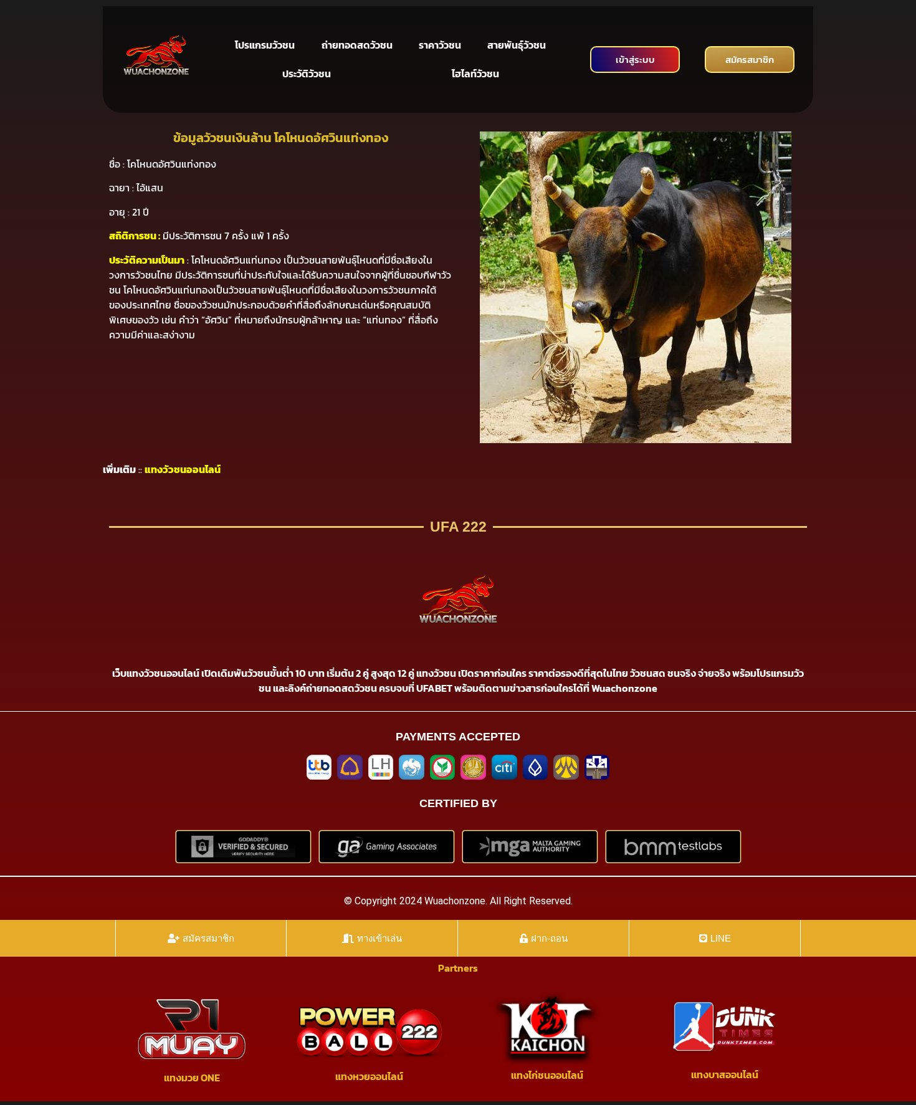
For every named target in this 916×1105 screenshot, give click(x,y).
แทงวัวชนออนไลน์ (183, 469)
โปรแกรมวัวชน (265, 44)
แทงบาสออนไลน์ (724, 1074)
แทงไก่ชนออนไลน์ (547, 1075)
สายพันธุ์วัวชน (516, 44)
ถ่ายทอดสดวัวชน (357, 44)
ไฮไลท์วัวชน (475, 73)
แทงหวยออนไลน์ (369, 1076)
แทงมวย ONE (192, 1077)
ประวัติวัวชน (306, 73)
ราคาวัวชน (440, 44)
